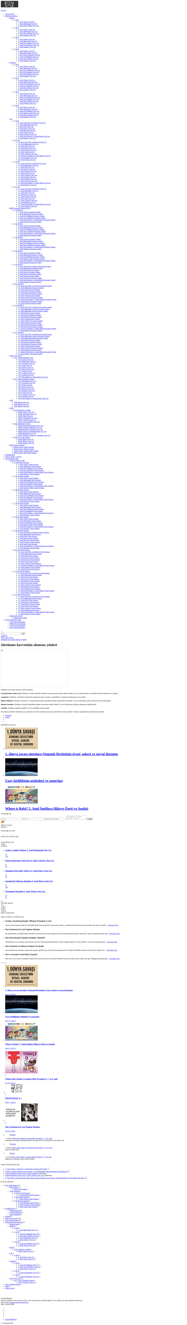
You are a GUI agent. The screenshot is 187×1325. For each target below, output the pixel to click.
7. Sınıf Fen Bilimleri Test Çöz (28, 99)
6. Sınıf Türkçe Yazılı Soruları (28, 492)
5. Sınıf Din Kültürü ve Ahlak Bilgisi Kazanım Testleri (36, 220)
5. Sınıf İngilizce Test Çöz (27, 76)
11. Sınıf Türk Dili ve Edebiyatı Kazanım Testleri (35, 307)
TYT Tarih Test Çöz (25, 371)
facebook (8, 715)
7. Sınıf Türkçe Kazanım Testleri (29, 239)
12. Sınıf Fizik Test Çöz (26, 193)
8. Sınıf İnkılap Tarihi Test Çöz (28, 113)
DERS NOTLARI (16, 616)
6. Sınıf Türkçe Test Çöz (26, 80)
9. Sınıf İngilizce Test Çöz (27, 138)
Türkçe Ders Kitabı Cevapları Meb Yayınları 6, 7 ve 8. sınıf (32, 1138)
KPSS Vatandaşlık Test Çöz (27, 418)
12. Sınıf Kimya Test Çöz (27, 195)
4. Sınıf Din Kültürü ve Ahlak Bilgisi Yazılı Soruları (35, 472)
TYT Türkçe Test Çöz (25, 360)
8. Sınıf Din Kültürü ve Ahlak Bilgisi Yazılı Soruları (35, 527)
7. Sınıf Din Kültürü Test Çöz (28, 101)
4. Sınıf (16, 49)
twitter (7, 717)
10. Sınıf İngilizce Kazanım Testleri (30, 301)
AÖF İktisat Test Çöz (21, 404)
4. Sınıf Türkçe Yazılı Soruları (28, 464)
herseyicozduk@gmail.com (19, 1302)
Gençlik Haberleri (16, 1212)
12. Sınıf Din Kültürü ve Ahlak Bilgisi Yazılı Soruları (36, 612)
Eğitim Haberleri (15, 1211)
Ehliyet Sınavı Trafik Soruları (24, 447)
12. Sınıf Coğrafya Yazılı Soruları (29, 608)
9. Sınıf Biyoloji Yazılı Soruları (28, 540)
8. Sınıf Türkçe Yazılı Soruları (28, 519)
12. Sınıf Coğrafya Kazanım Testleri (30, 348)
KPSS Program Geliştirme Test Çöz (30, 429)
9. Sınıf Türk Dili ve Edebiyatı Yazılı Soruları (33, 532)
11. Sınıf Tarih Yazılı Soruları (28, 583)
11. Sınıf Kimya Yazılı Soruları (28, 579)
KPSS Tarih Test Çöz (25, 416)
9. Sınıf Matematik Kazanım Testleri (30, 268)
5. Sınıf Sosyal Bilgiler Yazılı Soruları (31, 482)
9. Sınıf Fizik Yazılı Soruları (27, 536)
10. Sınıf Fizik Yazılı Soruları (28, 556)
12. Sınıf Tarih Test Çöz (26, 198)
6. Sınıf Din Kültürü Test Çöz (28, 88)
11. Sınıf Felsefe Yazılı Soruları (28, 587)
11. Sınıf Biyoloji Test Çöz (27, 171)
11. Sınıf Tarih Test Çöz (26, 173)
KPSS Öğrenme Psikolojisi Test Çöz (30, 426)
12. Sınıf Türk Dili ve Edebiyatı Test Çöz (32, 189)
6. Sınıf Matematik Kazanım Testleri (30, 228)
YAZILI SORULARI (17, 461)
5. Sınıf (16, 64)
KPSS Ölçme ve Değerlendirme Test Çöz (32, 431)
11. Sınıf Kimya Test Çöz (26, 169)
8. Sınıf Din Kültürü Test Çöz (28, 115)
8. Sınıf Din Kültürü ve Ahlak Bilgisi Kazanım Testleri (36, 261)
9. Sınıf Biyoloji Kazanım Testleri (29, 274)
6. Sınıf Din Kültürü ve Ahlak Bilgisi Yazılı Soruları (35, 499)
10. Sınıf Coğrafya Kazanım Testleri (30, 297)
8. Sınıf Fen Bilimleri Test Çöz (28, 111)
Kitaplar (8, 1216)
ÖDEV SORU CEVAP (13, 457)
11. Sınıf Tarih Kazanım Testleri (29, 319)
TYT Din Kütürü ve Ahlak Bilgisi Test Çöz (33, 377)
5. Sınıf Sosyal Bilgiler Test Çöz (29, 70)
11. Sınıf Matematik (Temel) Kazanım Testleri (33, 309)
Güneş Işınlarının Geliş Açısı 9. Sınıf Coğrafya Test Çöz (24, 1175)
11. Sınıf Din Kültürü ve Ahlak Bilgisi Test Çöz (34, 183)
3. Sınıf (16, 37)
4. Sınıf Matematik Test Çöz (27, 53)
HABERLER (10, 455)
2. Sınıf (16, 28)
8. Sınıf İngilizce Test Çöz (27, 117)
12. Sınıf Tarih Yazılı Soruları (28, 606)
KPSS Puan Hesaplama (18, 624)
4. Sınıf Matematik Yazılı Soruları (29, 466)
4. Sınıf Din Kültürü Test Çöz (28, 59)
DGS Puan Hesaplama (17, 628)
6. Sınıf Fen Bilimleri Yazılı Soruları (30, 497)
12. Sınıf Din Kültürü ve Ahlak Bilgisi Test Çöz (34, 204)
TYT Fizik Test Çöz (25, 365)
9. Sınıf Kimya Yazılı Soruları (28, 538)
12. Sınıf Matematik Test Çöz (28, 191)
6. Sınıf (16, 78)
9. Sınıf (16, 121)
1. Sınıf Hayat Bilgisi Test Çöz (28, 26)
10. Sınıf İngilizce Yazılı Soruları (29, 567)
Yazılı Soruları (14, 1191)
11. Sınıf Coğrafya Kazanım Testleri (30, 321)
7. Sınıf (16, 92)
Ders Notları (14, 1187)
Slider (7, 1286)
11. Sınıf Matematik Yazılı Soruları (30, 575)
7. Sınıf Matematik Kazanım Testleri (30, 241)
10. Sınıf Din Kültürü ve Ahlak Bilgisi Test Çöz (34, 156)
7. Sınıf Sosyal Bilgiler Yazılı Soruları (31, 509)
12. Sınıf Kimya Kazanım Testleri (29, 342)
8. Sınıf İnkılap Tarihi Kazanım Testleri (31, 259)
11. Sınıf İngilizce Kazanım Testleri (30, 330)
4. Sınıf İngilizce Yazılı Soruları (28, 474)
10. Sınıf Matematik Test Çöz (28, 144)
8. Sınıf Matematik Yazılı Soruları (29, 521)
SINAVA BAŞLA (11, 16)
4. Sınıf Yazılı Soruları (21, 462)
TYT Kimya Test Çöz (25, 367)
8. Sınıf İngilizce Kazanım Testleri (29, 263)
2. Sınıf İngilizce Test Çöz (27, 35)
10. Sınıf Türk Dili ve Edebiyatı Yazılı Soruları (34, 552)
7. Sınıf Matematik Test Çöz (27, 96)
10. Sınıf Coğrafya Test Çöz (27, 154)
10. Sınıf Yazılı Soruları (22, 550)
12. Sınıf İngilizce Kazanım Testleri (30, 354)
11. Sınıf (17, 162)
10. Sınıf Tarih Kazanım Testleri (29, 296)
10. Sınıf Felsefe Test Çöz (27, 160)
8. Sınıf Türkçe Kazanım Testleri (29, 253)
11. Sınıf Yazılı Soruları (22, 571)
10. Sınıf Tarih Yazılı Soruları (28, 562)
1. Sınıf (16, 20)
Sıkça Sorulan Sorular (12, 1284)
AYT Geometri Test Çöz (26, 383)
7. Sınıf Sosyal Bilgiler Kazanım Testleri (32, 245)
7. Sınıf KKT (18, 237)
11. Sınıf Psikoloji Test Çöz (27, 179)
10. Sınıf (17, 140)
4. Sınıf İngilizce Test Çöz (27, 61)
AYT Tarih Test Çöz (25, 393)
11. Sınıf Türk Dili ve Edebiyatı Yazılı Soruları (34, 573)
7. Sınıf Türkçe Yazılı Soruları (28, 505)
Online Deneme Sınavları (14, 1222)
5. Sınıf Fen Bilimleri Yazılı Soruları (30, 484)
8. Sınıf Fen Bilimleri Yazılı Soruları (30, 523)
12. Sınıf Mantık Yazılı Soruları (28, 610)
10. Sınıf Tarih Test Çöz (26, 152)
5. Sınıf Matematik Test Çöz (27, 68)
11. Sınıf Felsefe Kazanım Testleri (29, 323)
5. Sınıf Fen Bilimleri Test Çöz (28, 72)
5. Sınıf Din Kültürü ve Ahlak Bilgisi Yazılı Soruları (35, 486)
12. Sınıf (17, 187)
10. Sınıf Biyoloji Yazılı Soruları (29, 560)
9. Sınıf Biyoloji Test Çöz (27, 130)
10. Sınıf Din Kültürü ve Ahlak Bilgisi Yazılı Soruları (36, 565)
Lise (11, 119)
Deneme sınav (14, 1224)
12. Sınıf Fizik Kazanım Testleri (29, 340)
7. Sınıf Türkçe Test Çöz (26, 94)
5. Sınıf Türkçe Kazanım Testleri (29, 212)
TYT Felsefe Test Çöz (25, 375)
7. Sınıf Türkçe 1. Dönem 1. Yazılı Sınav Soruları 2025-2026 (26, 1169)
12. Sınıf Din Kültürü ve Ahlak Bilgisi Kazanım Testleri (37, 352)
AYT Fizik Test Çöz (25, 385)
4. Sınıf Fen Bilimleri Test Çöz (28, 57)
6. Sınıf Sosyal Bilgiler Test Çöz (29, 84)
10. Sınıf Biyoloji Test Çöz (27, 150)
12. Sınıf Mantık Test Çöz (27, 202)
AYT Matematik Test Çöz (27, 381)
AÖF (11, 400)
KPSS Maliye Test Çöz (26, 441)
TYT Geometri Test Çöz (26, 363)
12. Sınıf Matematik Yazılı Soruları (30, 598)
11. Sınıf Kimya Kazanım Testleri (29, 315)
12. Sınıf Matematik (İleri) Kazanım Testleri (33, 338)
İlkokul (12, 18)
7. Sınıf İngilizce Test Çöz (27, 103)
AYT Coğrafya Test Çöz (26, 395)
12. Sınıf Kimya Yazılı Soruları (28, 602)
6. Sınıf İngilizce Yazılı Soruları (28, 501)
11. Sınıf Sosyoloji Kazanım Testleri (30, 327)
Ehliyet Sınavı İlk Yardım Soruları (25, 453)
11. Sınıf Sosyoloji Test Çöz (27, 181)
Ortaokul (13, 63)
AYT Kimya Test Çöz (25, 387)
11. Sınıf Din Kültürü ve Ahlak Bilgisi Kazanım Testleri (37, 329)
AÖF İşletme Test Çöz (21, 402)
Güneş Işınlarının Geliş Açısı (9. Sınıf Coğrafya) (22, 1173)
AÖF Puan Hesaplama (17, 626)
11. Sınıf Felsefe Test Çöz (27, 177)
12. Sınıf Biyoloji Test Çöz (27, 196)
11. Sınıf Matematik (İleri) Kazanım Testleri (33, 311)
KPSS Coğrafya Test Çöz (27, 420)
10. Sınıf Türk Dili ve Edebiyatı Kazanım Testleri (35, 286)
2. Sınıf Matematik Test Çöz (27, 31)
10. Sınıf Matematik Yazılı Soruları (30, 554)
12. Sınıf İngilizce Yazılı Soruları (29, 614)
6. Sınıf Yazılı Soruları (21, 490)
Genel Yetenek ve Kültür (22, 410)
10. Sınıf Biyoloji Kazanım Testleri (30, 294)
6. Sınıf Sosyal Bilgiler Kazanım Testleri (32, 231)
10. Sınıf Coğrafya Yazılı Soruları (29, 563)
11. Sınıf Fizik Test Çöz (26, 167)
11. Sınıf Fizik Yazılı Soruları (28, 577)
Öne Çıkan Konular (12, 1220)
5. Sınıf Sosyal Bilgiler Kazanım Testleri (32, 218)
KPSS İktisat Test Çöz (25, 439)
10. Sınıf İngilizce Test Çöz (27, 158)
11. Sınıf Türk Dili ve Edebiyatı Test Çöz (32, 163)
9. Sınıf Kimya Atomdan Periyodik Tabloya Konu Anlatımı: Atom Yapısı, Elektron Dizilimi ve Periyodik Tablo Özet (45, 1178)
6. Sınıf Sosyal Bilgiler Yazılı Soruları (31, 495)
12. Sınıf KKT (19, 332)
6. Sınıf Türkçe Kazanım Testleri (29, 226)
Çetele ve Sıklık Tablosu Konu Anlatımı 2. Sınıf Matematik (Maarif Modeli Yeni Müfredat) (36, 1171)
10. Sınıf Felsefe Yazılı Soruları (28, 569)
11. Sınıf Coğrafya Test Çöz (27, 175)
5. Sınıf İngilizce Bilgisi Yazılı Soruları (31, 488)
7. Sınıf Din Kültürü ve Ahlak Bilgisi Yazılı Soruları (35, 513)
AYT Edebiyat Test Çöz (26, 391)
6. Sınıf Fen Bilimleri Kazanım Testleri (31, 230)
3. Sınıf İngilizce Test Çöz (27, 47)
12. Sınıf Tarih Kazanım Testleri (29, 346)
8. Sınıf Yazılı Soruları (21, 517)
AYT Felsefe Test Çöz (26, 396)
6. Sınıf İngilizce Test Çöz (27, 90)
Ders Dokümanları (11, 1185)
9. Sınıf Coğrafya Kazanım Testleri (30, 278)
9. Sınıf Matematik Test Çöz (27, 125)
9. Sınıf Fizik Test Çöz (26, 127)
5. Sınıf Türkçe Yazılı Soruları (28, 478)
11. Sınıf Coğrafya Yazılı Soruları (29, 585)
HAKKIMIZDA (11, 1319)
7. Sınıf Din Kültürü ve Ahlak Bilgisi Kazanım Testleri (36, 247)
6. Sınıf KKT (18, 224)
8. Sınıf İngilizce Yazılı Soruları (28, 529)
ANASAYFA (10, 14)
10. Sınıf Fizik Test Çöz (26, 146)
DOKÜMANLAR (11, 459)
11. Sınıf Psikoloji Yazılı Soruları (29, 589)
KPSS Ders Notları (20, 618)
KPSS (12, 408)
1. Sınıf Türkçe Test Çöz (26, 22)
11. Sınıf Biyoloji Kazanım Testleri (30, 317)
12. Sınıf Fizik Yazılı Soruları (28, 600)
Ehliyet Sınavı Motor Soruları (24, 449)
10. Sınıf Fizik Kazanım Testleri (29, 290)
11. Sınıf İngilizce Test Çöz (27, 185)
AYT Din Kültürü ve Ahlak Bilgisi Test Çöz (33, 398)
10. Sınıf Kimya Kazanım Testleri (29, 292)
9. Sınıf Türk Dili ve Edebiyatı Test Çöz (31, 123)
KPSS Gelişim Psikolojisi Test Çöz (30, 428)
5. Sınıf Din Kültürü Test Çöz (28, 74)
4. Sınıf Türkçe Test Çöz (26, 51)
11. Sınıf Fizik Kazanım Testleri (29, 313)
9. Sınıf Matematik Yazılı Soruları (29, 534)
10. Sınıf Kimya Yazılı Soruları (28, 558)
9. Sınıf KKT (18, 264)
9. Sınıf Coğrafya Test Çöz (27, 134)
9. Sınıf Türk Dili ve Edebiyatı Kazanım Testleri (34, 266)
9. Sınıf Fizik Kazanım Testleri (28, 270)
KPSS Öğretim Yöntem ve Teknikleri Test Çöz (34, 435)
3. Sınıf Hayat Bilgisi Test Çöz (28, 43)
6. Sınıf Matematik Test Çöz (27, 82)
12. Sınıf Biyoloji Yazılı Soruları (29, 604)
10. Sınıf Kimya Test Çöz (27, 148)
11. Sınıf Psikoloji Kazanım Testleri (30, 325)
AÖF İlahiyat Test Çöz (21, 406)
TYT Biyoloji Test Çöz (26, 369)
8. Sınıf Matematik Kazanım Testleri (30, 255)
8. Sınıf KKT (18, 251)
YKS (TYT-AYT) (16, 356)
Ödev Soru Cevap (11, 1218)
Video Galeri (9, 1288)
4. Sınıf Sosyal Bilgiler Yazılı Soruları (31, 470)
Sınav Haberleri (15, 1214)
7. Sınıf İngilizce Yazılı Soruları (28, 515)
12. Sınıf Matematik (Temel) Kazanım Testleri (33, 336)
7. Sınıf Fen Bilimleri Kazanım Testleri (31, 243)
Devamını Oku (113, 925)
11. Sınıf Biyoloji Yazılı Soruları (29, 581)
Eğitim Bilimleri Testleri (22, 424)
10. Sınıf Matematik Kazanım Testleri (31, 288)
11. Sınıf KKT (19, 305)
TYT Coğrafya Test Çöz (26, 373)
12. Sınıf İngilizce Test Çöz (27, 206)
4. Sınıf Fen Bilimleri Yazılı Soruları (30, 468)
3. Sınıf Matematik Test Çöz (27, 41)
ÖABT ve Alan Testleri (22, 437)
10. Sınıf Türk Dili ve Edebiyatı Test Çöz (32, 142)
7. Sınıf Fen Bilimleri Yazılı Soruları (30, 511)
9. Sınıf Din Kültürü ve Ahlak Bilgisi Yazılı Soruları (35, 546)
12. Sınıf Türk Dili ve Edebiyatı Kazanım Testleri (35, 334)
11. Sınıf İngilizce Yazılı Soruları (29, 593)
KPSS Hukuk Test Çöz (26, 443)
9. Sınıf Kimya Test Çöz (26, 129)
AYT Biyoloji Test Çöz (26, 389)
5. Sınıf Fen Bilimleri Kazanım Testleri (31, 216)
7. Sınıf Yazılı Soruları (21, 503)
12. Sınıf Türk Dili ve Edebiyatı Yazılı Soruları (34, 596)
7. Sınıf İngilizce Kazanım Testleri (29, 249)
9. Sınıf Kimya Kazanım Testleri (29, 272)
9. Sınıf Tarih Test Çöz (26, 132)
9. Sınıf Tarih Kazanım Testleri (28, 276)
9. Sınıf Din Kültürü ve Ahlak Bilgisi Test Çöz (34, 136)
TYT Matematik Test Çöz (27, 362)
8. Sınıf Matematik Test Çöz (27, 109)
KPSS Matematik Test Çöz (27, 414)
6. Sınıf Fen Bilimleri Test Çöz (28, 86)
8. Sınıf (16, 105)
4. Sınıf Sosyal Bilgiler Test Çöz (29, 55)
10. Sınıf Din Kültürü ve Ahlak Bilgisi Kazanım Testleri (37, 299)
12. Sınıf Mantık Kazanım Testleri (29, 350)
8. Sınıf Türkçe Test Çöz (26, 107)
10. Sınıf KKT (19, 284)
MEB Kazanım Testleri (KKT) (20, 208)
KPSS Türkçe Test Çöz (26, 412)
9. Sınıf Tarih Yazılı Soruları (27, 544)
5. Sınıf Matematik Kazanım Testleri (30, 214)
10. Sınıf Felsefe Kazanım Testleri (29, 303)
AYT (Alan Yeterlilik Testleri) (24, 379)
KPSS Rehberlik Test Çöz (27, 433)
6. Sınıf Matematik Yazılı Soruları (29, 494)
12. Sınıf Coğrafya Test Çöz (27, 200)
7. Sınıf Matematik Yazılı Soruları (29, 507)
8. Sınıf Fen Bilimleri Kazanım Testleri (31, 257)
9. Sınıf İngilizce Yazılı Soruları (28, 548)
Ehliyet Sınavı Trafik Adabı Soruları (26, 451)
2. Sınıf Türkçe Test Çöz (26, 30)
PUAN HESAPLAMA (13, 620)
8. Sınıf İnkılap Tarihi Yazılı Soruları (30, 525)
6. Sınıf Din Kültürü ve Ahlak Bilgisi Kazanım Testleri (36, 233)
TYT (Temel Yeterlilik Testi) (23, 358)
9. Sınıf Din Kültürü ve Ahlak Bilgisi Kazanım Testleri (36, 280)
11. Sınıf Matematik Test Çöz (28, 165)
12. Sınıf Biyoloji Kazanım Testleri (30, 344)
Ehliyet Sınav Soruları (17, 445)
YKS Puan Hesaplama (17, 622)
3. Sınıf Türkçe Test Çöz (26, 39)
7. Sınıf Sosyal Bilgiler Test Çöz (29, 97)
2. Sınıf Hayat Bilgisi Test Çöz (28, 33)
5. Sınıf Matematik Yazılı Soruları (29, 480)
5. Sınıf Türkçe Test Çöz (26, 66)
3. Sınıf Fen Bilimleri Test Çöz (28, 45)
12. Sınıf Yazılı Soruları (22, 595)
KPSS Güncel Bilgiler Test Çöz (29, 422)
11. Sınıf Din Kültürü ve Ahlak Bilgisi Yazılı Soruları (36, 591)
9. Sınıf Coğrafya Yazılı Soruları (29, 542)
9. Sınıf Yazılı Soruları (21, 530)
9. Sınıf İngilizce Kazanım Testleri (29, 282)
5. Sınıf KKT (18, 210)
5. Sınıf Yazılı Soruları (21, 476)
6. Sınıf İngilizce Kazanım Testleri (29, 235)
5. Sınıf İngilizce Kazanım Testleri (29, 222)
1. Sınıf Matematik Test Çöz (27, 24)
